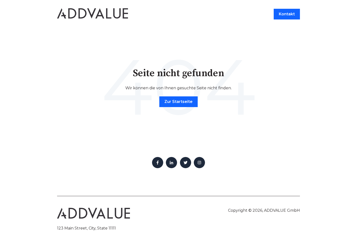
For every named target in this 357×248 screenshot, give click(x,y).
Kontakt (287, 14)
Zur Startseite (178, 101)
